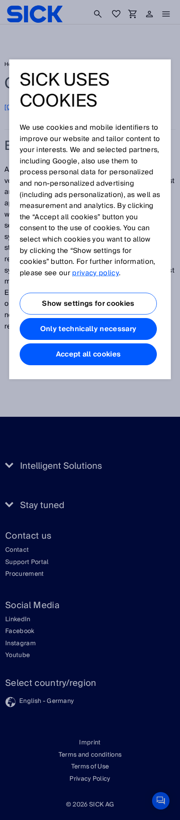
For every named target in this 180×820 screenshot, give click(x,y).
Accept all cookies (88, 354)
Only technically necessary (88, 329)
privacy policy (95, 273)
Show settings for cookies (88, 304)
